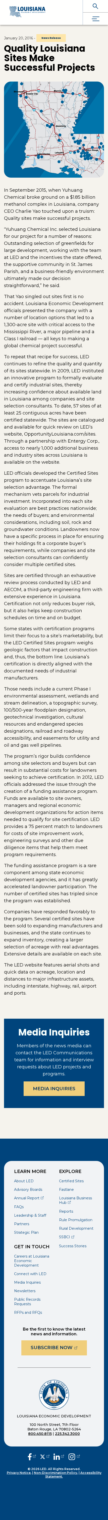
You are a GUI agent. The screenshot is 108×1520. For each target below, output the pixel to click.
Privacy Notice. (19, 1473)
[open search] (95, 6)
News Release (51, 38)
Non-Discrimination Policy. (56, 1473)
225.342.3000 (67, 1433)
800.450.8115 (40, 1433)
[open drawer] (95, 19)
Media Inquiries (54, 1088)
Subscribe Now (59, 1347)
